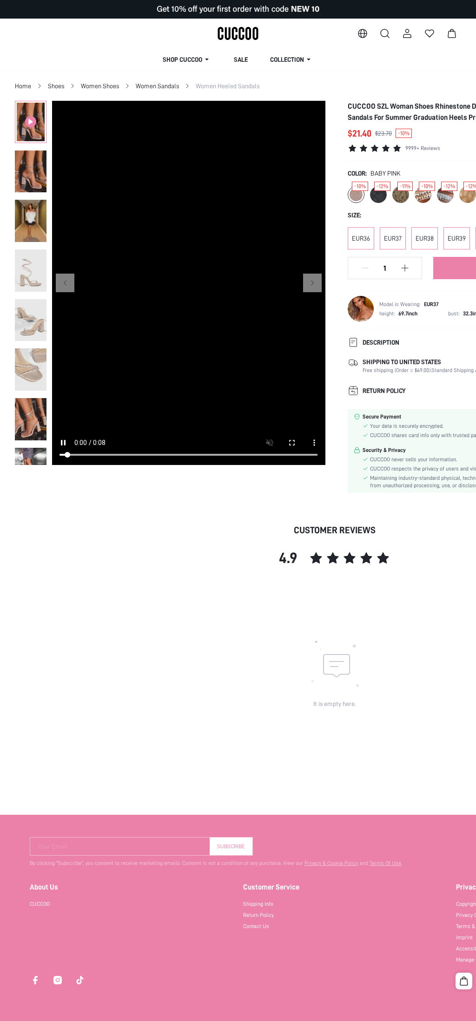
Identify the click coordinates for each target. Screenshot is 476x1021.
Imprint (464, 937)
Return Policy (258, 915)
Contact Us (256, 926)
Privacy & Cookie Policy (331, 863)
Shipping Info (258, 904)
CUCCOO (40, 904)
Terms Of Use (385, 863)
